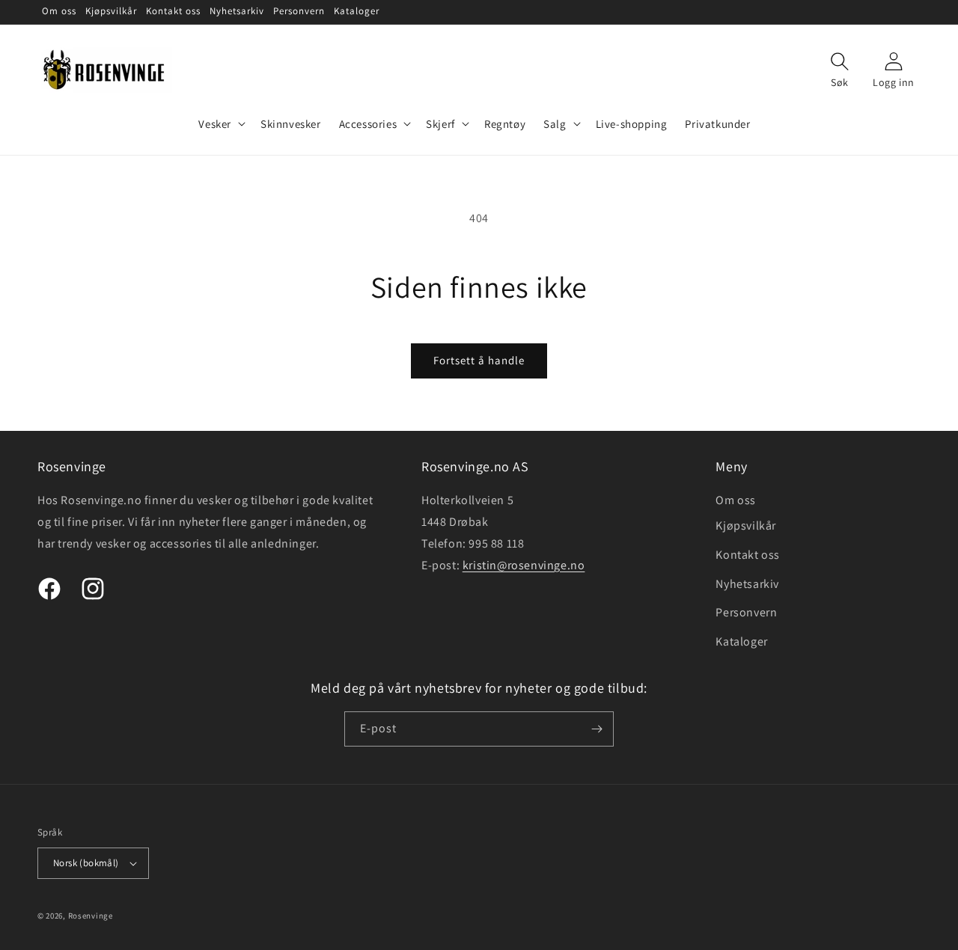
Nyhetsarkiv (747, 584)
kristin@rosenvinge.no (524, 565)
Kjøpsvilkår (746, 525)
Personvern (746, 612)
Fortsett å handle (479, 360)
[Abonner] (596, 729)
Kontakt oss (748, 555)
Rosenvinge (90, 915)
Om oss (736, 500)
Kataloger (741, 641)
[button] (220, 124)
